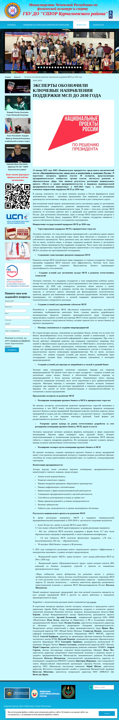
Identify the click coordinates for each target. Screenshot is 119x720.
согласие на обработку (20, 340)
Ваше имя (9, 301)
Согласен (107, 713)
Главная (8, 77)
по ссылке (91, 602)
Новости (17, 77)
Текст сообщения (12, 331)
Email (7, 324)
